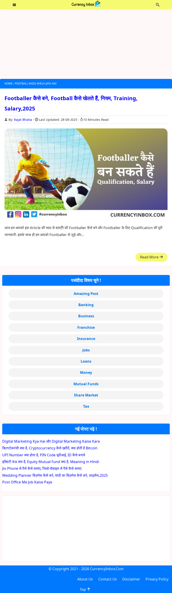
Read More (149, 257)
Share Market (86, 395)
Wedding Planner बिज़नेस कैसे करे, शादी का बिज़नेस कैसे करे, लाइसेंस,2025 (55, 475)
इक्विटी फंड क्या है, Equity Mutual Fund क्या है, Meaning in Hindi (50, 461)
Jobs (86, 350)
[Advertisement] (86, 42)
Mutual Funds (86, 383)
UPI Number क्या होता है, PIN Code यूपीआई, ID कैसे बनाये (43, 454)
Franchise (86, 327)
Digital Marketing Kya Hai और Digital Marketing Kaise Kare (51, 441)
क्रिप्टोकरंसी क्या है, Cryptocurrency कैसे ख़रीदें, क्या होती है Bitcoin (49, 448)
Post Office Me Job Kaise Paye (27, 482)
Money (86, 372)
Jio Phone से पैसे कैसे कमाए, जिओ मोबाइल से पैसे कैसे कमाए (42, 468)
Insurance (86, 338)
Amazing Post (86, 293)
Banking (86, 304)
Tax (86, 406)
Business (86, 316)
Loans (86, 361)
